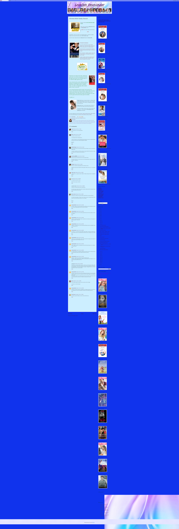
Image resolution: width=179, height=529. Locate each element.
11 (99, 219)
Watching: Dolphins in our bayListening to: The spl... (105, 246)
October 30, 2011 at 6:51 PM (80, 237)
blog (88, 114)
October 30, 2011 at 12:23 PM (78, 164)
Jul (100, 254)
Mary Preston (73, 294)
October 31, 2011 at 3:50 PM (77, 280)
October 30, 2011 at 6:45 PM (80, 223)
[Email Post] (77, 116)
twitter (82, 114)
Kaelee (72, 280)
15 (99, 214)
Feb (100, 261)
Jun (100, 255)
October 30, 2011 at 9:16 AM (80, 147)
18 (99, 209)
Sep (100, 251)
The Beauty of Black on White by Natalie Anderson (105, 228)
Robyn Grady (73, 172)
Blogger (93, 522)
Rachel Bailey (73, 156)
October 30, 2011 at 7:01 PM (80, 256)
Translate (104, 204)
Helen (72, 134)
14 (99, 215)
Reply (72, 131)
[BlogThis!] (80, 116)
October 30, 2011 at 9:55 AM (80, 156)
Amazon (81, 113)
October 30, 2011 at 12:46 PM (77, 178)
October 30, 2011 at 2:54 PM (79, 194)
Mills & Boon (88, 113)
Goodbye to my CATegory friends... (104, 234)
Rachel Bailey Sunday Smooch (104, 249)
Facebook (84, 114)
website (80, 114)
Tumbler (90, 114)
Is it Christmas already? (103, 225)
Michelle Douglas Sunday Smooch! (104, 232)
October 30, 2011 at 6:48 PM (80, 230)
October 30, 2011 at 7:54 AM (77, 134)
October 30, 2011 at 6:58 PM (80, 250)
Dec (100, 221)
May (100, 257)
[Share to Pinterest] (82, 116)
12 (99, 218)
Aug (100, 252)
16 (99, 212)
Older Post (94, 313)
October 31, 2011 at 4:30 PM (80, 288)
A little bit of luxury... (103, 239)
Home (82, 313)
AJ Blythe (73, 164)
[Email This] (79, 116)
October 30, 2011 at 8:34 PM (79, 263)
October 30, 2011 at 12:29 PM (79, 172)
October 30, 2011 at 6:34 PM (80, 211)
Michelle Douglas (74, 147)
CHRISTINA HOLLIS (103, 230)
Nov (100, 222)
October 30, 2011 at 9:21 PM (80, 271)
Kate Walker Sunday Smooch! (104, 242)
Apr (100, 258)
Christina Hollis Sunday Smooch (104, 226)
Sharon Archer (74, 194)
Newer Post (70, 313)
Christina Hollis (74, 204)
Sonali (72, 129)
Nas (72, 178)
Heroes (101, 235)
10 (99, 264)
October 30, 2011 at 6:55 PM (80, 243)
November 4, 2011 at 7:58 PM (79, 294)
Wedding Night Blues (102, 248)
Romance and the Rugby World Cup (104, 241)
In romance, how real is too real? (104, 238)
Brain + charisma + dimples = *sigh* (104, 231)
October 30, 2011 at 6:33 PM (80, 204)
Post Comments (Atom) (75, 315)
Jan (100, 262)
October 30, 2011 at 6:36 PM (80, 217)
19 (99, 208)
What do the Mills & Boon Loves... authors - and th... (105, 244)
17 (99, 211)
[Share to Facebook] (81, 116)
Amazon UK (84, 113)
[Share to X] (81, 116)
